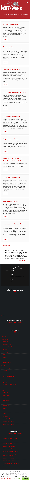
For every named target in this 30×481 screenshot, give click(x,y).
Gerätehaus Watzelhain (8, 346)
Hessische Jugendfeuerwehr (9, 460)
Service (3, 390)
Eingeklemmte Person (11, 139)
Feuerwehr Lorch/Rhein (8, 448)
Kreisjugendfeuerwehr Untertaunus (11, 463)
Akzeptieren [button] (25, 478)
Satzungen (5, 387)
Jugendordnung (6, 368)
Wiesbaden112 (6, 466)
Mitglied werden (6, 395)
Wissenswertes (6, 400)
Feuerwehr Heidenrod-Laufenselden (11, 440)
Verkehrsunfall (8, 47)
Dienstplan (5, 357)
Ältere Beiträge (6, 245)
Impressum (5, 410)
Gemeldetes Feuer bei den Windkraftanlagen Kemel (12, 159)
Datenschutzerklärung (8, 418)
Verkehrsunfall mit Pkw (11, 70)
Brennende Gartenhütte (11, 116)
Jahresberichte (6, 405)
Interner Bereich (6, 416)
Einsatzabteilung (5, 339)
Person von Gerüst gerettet (13, 224)
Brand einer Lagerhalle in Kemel (14, 92)
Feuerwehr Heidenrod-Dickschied (10, 438)
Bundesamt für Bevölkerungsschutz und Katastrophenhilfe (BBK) (12, 454)
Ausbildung (5, 352)
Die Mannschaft (6, 341)
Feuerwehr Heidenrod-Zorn (9, 443)
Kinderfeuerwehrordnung (8, 376)
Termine (4, 403)
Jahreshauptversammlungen (9, 384)
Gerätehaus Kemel (7, 344)
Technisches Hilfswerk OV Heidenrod (11, 451)
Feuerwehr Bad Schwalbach (9, 446)
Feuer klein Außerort (10, 201)
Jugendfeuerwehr (5, 365)
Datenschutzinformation (8, 421)
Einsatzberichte (6, 359)
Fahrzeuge (5, 349)
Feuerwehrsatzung (7, 362)
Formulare (5, 397)
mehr (5, 39)
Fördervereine (4, 382)
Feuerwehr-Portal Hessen (8, 458)
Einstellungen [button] (16, 478)
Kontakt (22, 261)
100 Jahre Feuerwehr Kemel (7, 424)
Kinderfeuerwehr (5, 374)
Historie (4, 354)
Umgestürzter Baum (10, 24)
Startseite (3, 336)
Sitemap (4, 413)
